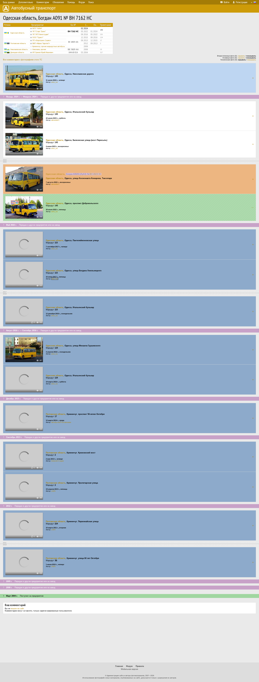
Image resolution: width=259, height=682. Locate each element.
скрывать (241, 56)
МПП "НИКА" (37, 28)
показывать (251, 60)
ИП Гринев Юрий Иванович (42, 52)
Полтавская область (18, 43)
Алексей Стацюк (57, 461)
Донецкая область (17, 52)
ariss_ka (54, 82)
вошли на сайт (17, 608)
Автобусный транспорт (33, 8)
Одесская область (17, 33)
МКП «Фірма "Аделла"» (41, 43)
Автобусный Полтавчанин (61, 422)
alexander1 (55, 120)
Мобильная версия (129, 669)
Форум (129, 666)
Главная (119, 666)
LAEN (53, 491)
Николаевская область (19, 49)
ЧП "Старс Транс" (39, 31)
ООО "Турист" (37, 37)
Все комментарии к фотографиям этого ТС (22, 60)
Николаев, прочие (39, 49)
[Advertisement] (129, 639)
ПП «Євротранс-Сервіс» (41, 40)
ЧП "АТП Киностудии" (40, 34)
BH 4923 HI (95, 174)
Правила (140, 666)
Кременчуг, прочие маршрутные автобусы (48, 46)
